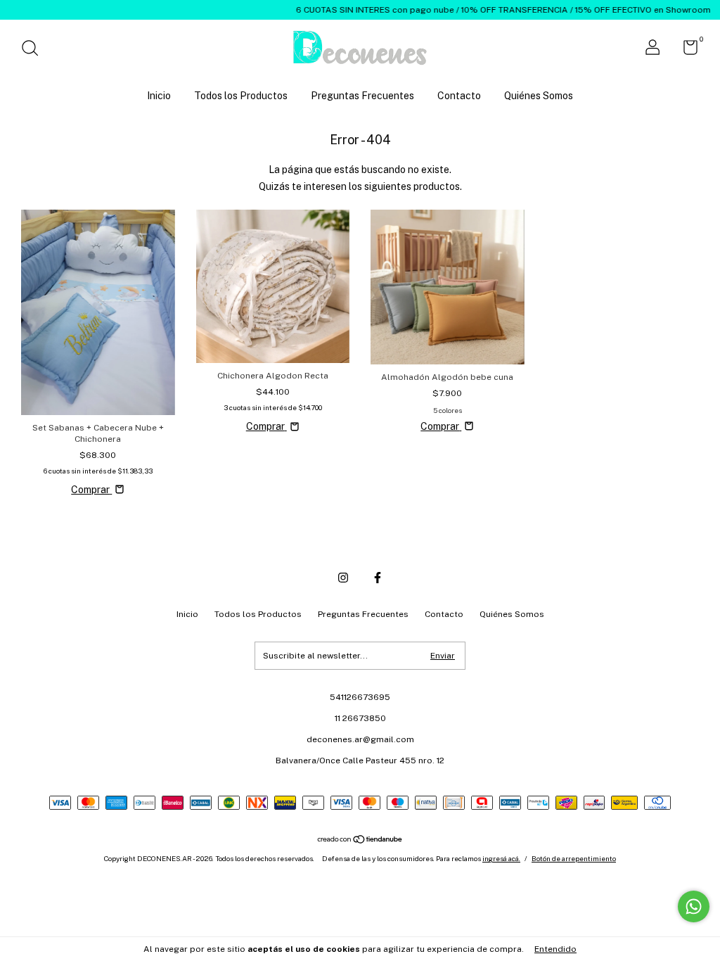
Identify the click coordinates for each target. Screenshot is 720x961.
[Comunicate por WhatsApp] (693, 906)
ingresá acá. (501, 858)
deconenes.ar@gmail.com (360, 739)
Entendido (555, 949)
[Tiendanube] (360, 840)
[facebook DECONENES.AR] (377, 577)
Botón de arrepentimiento (574, 858)
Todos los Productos (241, 95)
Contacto (459, 95)
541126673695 (360, 697)
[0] (685, 51)
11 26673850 (360, 718)
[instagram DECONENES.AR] (343, 577)
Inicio (159, 95)
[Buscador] (35, 50)
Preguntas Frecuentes (362, 95)
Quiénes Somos (538, 95)
